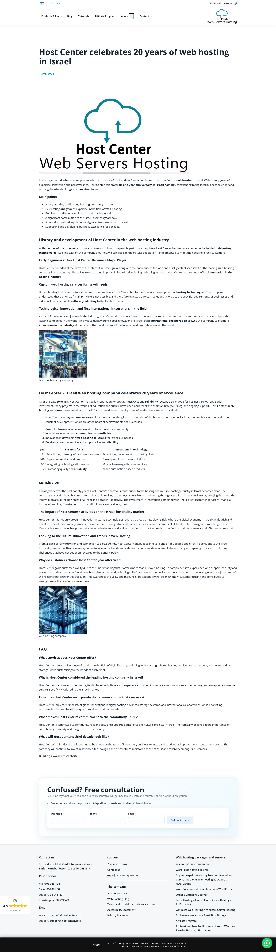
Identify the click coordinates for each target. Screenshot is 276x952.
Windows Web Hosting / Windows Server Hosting (205, 910)
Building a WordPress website (58, 756)
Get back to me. (180, 820)
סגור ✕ (96, 944)
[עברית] (42, 3)
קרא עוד (125, 946)
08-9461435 (215, 3)
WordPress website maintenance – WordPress (204, 889)
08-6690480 (62, 900)
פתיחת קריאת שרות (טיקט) (122, 875)
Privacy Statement (118, 915)
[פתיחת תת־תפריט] (131, 16)
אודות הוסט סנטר (117, 893)
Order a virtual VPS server (191, 894)
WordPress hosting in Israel (192, 870)
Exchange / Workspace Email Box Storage (201, 915)
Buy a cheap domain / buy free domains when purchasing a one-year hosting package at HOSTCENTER (204, 879)
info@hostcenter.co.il (68, 915)
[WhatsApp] (267, 943)
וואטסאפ (228, 3)
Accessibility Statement (121, 910)
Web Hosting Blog (118, 899)
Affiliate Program (186, 921)
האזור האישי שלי (117, 864)
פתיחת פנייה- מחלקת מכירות (192, 864)
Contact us (113, 870)
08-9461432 (53, 889)
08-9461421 (57, 894)
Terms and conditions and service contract (133, 904)
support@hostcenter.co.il (65, 920)
